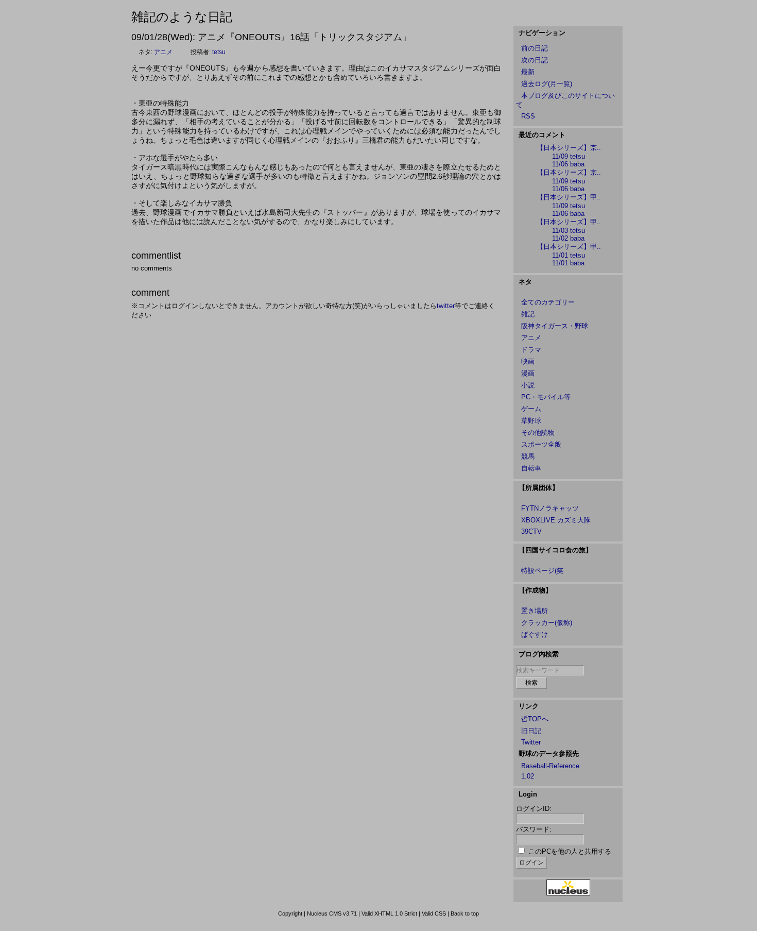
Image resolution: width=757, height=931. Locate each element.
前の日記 (534, 48)
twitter (446, 306)
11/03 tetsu (568, 230)
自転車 (531, 468)
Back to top (465, 913)
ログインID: (534, 808)
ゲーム (531, 409)
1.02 (527, 776)
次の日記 (534, 60)
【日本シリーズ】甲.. (569, 197)
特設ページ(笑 (542, 570)
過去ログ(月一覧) (546, 84)
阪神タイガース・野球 (554, 326)
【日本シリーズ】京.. (569, 147)
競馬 (528, 456)
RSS (528, 116)
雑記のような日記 (181, 17)
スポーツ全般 (541, 444)
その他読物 (538, 432)
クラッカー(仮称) (546, 623)
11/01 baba (568, 263)
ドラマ (531, 349)
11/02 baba (568, 238)
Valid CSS (434, 913)
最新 (528, 72)
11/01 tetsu (568, 255)
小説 (528, 385)
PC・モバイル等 (546, 397)
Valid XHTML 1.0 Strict (389, 913)
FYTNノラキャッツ (550, 508)
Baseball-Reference (550, 766)
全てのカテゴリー (548, 302)
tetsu (219, 52)
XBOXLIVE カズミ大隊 (556, 520)
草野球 (531, 421)
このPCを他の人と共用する (569, 851)
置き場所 (534, 611)
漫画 (528, 373)
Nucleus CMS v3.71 (332, 913)
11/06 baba (568, 164)
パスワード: (534, 829)
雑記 (528, 314)
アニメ (163, 52)
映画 (528, 361)
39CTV (531, 531)
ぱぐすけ (534, 634)
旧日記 (531, 731)
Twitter (531, 742)
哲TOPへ (534, 719)
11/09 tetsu (568, 156)
